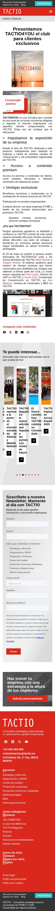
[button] (4, 332)
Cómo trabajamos (14, 811)
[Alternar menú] (50, 11)
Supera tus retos (13, 859)
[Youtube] (26, 742)
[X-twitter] (19, 742)
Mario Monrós (43, 260)
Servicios (9, 770)
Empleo (8, 862)
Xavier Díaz (30, 277)
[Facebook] (6, 742)
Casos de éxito (12, 852)
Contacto (9, 855)
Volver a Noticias (12, 18)
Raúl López (32, 274)
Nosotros (9, 815)
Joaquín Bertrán (12, 262)
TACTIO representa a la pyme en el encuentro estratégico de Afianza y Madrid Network (14, 427)
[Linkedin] (13, 742)
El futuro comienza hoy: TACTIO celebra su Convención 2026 (39, 421)
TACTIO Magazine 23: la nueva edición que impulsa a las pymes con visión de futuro (25, 430)
